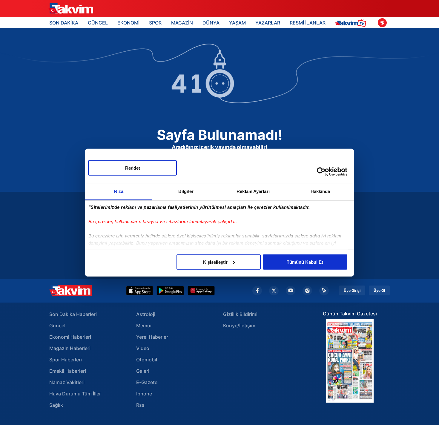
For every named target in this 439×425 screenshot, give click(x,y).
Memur (144, 326)
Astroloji (145, 314)
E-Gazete (146, 382)
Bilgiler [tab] (186, 191)
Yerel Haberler (152, 337)
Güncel (57, 326)
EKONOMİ (128, 23)
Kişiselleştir (215, 261)
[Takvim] (70, 8)
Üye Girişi (352, 290)
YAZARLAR (267, 23)
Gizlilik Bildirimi (240, 314)
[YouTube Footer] (290, 290)
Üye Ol (379, 290)
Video (142, 348)
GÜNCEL (98, 23)
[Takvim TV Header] (351, 22)
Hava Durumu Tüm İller (75, 394)
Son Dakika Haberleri (73, 314)
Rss (140, 405)
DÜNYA (211, 23)
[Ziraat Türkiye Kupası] (382, 22)
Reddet (132, 167)
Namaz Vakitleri (67, 382)
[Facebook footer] (257, 290)
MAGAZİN (182, 23)
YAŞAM (237, 23)
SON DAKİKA (63, 23)
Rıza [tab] (118, 191)
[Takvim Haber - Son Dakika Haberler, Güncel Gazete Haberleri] (70, 290)
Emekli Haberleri (67, 371)
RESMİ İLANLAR (308, 23)
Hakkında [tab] (320, 191)
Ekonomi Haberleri (70, 337)
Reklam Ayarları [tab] (253, 191)
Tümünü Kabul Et (305, 261)
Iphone (144, 394)
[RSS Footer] (324, 290)
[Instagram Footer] (307, 290)
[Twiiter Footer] (274, 290)
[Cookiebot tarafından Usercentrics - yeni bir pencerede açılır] (321, 171)
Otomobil (146, 360)
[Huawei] (201, 290)
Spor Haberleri (65, 360)
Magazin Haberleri (69, 348)
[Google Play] (170, 290)
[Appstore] (139, 290)
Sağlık (56, 405)
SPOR (155, 23)
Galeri (142, 371)
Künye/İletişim (239, 326)
